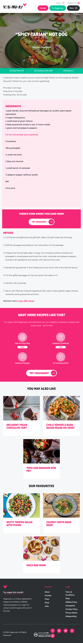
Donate (43, 8)
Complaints (70, 605)
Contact (48, 595)
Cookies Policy (71, 609)
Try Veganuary (58, 8)
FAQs (67, 598)
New (22, 347)
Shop (47, 602)
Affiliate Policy (71, 602)
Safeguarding (71, 616)
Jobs (47, 606)
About (47, 592)
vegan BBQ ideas (26, 300)
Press (47, 599)
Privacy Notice (71, 612)
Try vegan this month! (13, 592)
